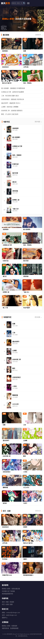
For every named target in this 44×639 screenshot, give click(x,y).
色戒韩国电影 (14, 628)
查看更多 (39, 35)
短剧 (11, 604)
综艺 (3, 604)
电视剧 (12, 602)
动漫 (7, 604)
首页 (3, 602)
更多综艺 (39, 511)
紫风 (5, 3)
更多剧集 (38, 317)
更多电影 (38, 121)
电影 (7, 602)
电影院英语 (5, 628)
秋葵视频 (14, 626)
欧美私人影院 (6, 626)
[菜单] (28, 3)
